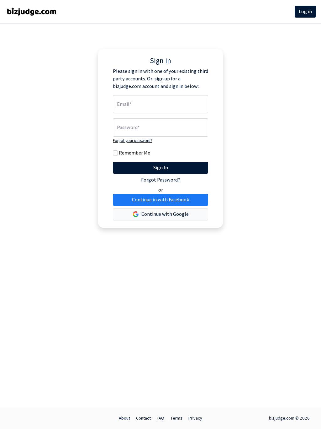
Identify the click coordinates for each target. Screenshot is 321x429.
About (124, 418)
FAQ (160, 418)
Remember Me (134, 152)
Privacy (195, 418)
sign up (162, 78)
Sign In (160, 167)
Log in (305, 11)
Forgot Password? (160, 179)
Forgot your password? (132, 140)
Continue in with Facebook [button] (160, 199)
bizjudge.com (281, 418)
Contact (143, 418)
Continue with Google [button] (164, 214)
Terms (176, 418)
